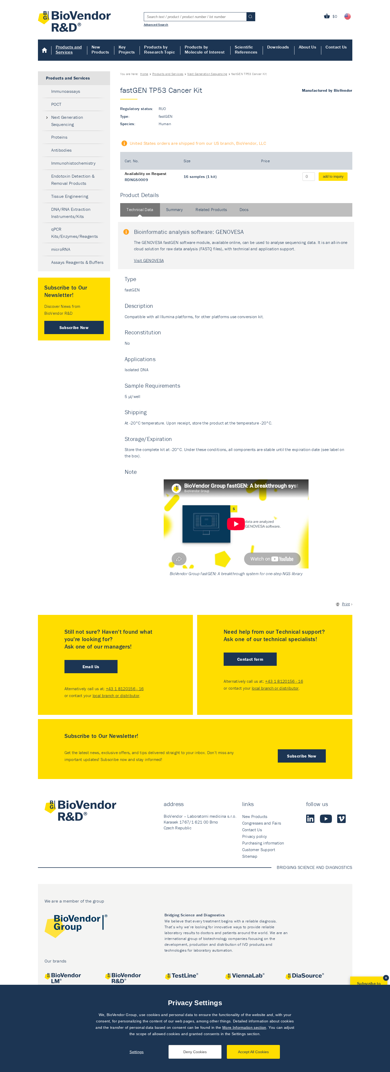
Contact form (250, 659)
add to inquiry (333, 176)
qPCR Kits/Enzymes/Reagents (74, 232)
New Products (100, 49)
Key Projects (127, 49)
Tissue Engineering (69, 196)
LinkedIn (310, 819)
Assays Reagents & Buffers (77, 262)
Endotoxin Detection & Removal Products (73, 179)
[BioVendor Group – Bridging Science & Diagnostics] (76, 927)
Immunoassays (65, 91)
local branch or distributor (116, 695)
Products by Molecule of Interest (204, 49)
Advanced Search (156, 24)
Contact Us (336, 47)
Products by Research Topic (159, 49)
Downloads (278, 47)
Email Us (91, 666)
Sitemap (249, 856)
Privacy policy (254, 836)
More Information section (244, 1027)
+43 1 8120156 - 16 (125, 688)
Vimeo (341, 819)
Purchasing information (263, 843)
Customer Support (258, 849)
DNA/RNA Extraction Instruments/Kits (71, 212)
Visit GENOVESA (149, 260)
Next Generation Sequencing (207, 74)
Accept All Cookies (253, 1052)
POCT (56, 104)
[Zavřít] (386, 978)
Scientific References (246, 49)
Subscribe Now (74, 327)
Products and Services (69, 49)
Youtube (326, 819)
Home (44, 50)
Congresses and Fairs (261, 823)
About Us (308, 47)
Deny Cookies (195, 1052)
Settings (136, 1052)
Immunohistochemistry (73, 163)
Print (346, 603)
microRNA (61, 249)
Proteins (59, 137)
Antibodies (61, 150)
